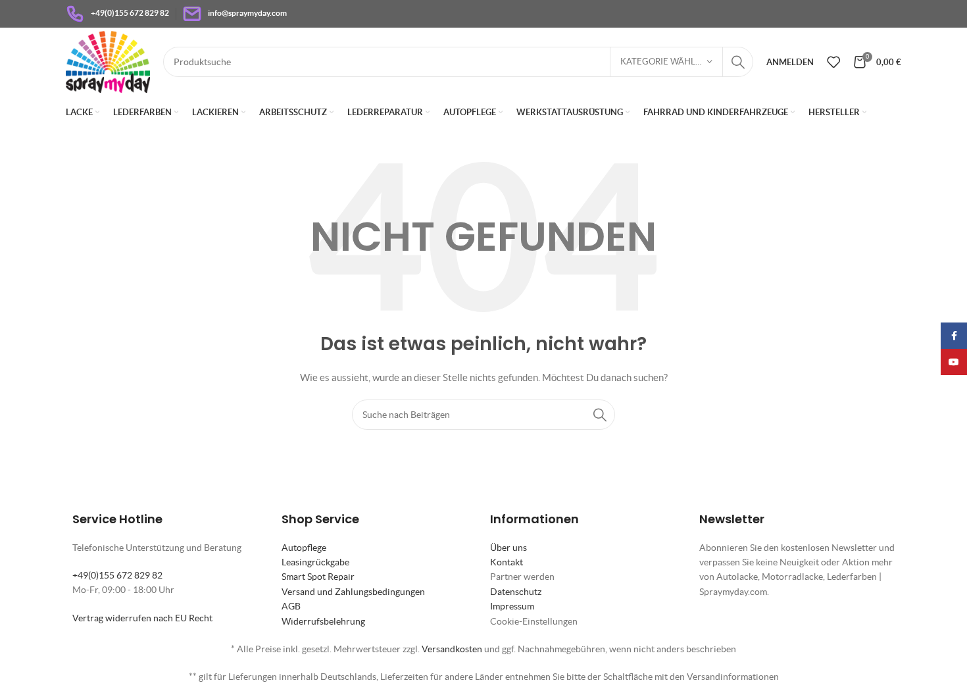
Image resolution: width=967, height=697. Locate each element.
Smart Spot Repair (318, 576)
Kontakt (506, 562)
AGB (291, 606)
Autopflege (304, 547)
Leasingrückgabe (315, 562)
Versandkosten (452, 649)
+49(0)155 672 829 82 (117, 575)
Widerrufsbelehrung (323, 621)
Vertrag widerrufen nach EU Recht (142, 618)
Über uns (508, 547)
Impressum (512, 606)
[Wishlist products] (833, 62)
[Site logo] (108, 60)
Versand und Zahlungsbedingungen (353, 591)
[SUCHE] (738, 62)
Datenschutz (515, 591)
